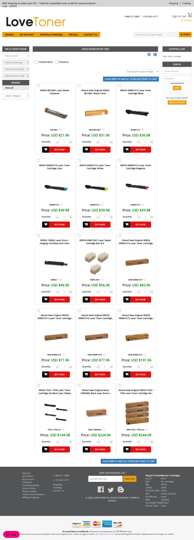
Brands (9, 34)
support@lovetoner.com (104, 534)
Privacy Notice (29, 491)
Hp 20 (148, 478)
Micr (148, 481)
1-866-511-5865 (132, 16)
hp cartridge (167, 481)
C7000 (149, 487)
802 (147, 484)
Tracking (186, 3)
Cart (184, 16)
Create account (177, 102)
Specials (73, 34)
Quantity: (46, 141)
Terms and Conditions (33, 494)
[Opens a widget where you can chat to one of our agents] (11, 534)
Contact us (90, 34)
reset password (177, 83)
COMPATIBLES (45, 62)
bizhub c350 (152, 505)
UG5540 (165, 499)
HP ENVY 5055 (153, 490)
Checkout (27, 482)
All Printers (27, 476)
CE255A (165, 502)
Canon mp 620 (168, 493)
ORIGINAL (63, 62)
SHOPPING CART (177, 49)
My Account (27, 34)
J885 (148, 499)
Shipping (173, 3)
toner (163, 478)
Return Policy (29, 488)
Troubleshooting (30, 485)
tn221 (164, 505)
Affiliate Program (30, 497)
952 (147, 493)
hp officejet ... (152, 496)
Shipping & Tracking (51, 34)
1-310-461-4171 (150, 16)
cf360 (163, 487)
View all (9, 87)
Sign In (176, 16)
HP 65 (164, 484)
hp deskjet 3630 (154, 502)
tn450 (164, 490)
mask (163, 496)
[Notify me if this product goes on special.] (60, 129)
